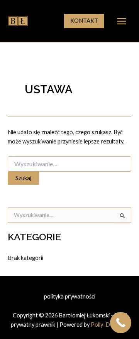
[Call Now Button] (120, 322)
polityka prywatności (69, 296)
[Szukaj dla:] (69, 164)
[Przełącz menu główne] (121, 21)
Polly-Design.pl (110, 324)
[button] (84, 21)
